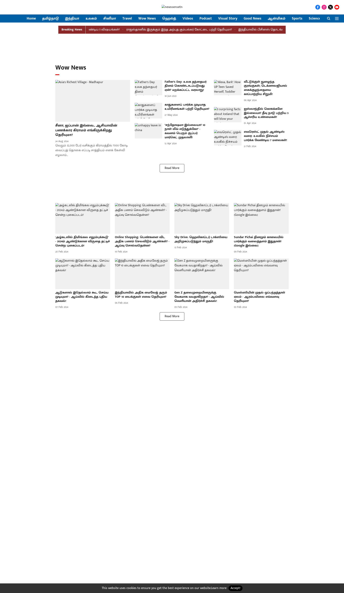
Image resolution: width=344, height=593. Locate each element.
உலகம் (91, 18)
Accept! (235, 588)
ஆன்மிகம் (276, 18)
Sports (297, 18)
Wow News (147, 18)
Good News (252, 18)
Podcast (205, 18)
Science (315, 18)
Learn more (219, 588)
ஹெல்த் (169, 18)
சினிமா (109, 18)
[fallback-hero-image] (92, 101)
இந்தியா (72, 18)
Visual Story (227, 18)
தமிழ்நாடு (50, 18)
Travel (127, 18)
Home (31, 18)
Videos (188, 18)
